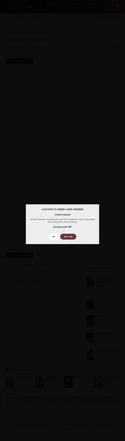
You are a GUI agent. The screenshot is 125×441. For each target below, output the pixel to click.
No (53, 236)
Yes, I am (68, 236)
